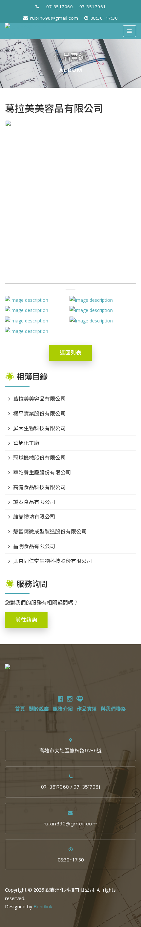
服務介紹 (63, 708)
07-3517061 (92, 7)
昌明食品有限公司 (34, 546)
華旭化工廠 (26, 443)
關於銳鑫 (39, 708)
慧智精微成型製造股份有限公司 (50, 531)
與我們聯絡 (113, 708)
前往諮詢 (26, 620)
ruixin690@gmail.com (53, 18)
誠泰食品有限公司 (34, 502)
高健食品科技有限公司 (39, 487)
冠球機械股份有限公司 (39, 457)
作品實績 (87, 708)
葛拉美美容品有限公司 (39, 398)
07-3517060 (59, 7)
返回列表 (70, 353)
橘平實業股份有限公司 (39, 413)
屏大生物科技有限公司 (39, 428)
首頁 (20, 708)
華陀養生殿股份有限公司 (42, 472)
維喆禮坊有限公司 (34, 516)
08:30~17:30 (103, 18)
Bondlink (42, 906)
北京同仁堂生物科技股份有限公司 (52, 561)
